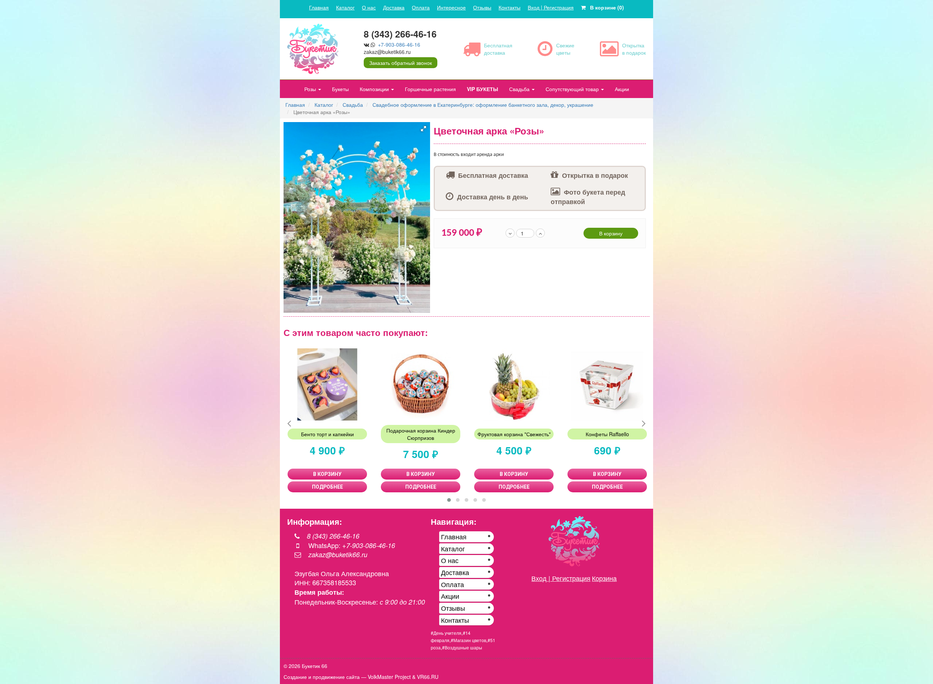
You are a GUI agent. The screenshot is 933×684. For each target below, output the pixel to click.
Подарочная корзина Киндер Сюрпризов (420, 434)
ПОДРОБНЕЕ (327, 487)
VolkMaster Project (389, 676)
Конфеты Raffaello (607, 434)
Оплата (421, 7)
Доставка (394, 7)
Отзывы (482, 7)
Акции (622, 89)
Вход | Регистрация (551, 7)
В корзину (610, 233)
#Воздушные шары (462, 647)
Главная (319, 7)
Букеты (340, 89)
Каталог (345, 7)
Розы (310, 89)
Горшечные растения (430, 89)
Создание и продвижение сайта (322, 676)
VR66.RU (427, 676)
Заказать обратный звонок (400, 62)
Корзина (604, 578)
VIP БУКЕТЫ (482, 89)
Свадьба (520, 89)
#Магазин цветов (468, 640)
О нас (369, 7)
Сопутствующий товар (573, 89)
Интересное (451, 7)
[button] (423, 128)
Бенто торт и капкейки (327, 434)
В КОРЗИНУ (327, 474)
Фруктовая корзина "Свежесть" (514, 434)
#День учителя (446, 633)
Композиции (375, 89)
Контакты (509, 7)
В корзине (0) (605, 7)
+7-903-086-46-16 (399, 44)
